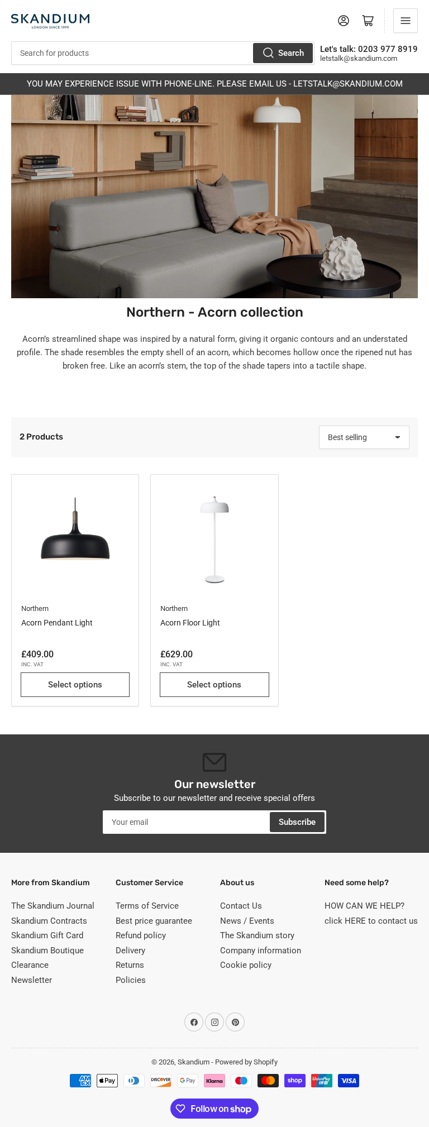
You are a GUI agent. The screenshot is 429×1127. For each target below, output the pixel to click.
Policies (131, 980)
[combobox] (162, 53)
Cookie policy (245, 965)
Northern (35, 608)
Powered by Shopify (246, 1062)
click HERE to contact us (371, 921)
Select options (75, 685)
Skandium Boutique (47, 950)
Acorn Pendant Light (57, 622)
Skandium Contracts (49, 921)
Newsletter (31, 980)
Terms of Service (147, 906)
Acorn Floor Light (190, 622)
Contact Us (241, 906)
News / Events (247, 921)
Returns (130, 965)
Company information (260, 950)
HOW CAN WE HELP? (364, 906)
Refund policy (141, 935)
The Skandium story (257, 935)
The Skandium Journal (52, 906)
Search (291, 53)
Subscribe (297, 822)
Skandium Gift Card (47, 935)
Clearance (30, 965)
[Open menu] (405, 20)
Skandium (193, 1062)
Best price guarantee (154, 921)
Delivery (130, 950)
